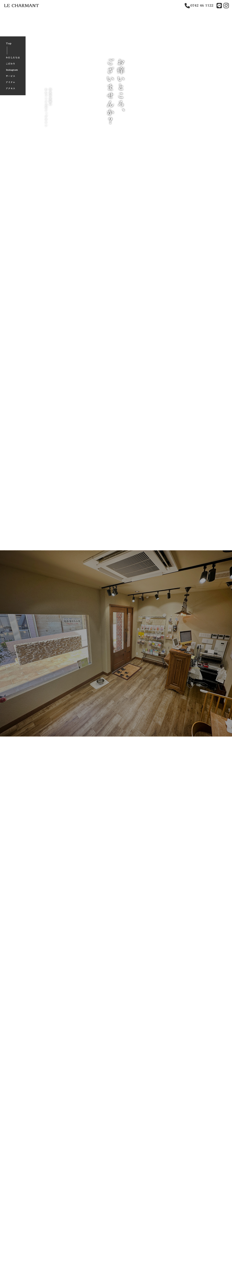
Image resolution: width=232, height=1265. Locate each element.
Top (8, 43)
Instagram (12, 69)
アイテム (10, 82)
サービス (10, 76)
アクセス (10, 88)
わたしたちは (13, 57)
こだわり (10, 63)
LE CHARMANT (21, 5)
